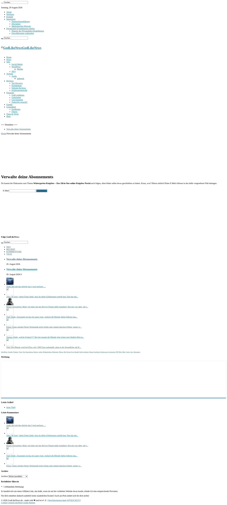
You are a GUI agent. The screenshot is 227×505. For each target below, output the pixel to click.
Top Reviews (17, 83)
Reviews (10, 81)
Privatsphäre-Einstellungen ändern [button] (20, 28)
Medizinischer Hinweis (21, 26)
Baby (124, 352)
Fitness (14, 112)
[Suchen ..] (2, 38)
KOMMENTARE (14, 252)
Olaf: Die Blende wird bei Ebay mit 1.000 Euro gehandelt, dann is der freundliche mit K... (43, 347)
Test (24, 352)
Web (8, 62)
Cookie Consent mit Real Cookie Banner (18, 503)
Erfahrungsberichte (19, 90)
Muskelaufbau (47, 352)
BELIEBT (10, 249)
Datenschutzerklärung (21, 21)
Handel (76, 352)
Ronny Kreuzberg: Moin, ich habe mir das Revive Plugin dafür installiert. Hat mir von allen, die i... (47, 307)
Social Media (17, 64)
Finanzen (10, 93)
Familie (9, 104)
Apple (14, 76)
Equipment (112, 352)
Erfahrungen (104, 352)
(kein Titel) (10, 407)
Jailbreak (20, 78)
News (8, 59)
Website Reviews (19, 88)
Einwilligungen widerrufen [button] (23, 33)
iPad (65, 352)
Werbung (10, 14)
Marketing (55, 352)
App (131, 352)
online (40, 352)
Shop (8, 116)
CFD (117, 352)
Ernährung (16, 109)
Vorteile (10, 352)
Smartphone (29, 352)
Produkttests (17, 86)
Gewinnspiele (17, 100)
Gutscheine (16, 97)
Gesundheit (11, 107)
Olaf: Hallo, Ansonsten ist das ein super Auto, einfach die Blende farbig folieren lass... (42, 317)
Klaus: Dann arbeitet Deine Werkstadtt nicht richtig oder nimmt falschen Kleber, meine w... (44, 327)
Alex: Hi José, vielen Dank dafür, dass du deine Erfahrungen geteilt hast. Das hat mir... (42, 297)
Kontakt (9, 17)
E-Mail (6, 191)
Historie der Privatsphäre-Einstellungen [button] (28, 31)
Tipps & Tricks (12, 114)
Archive (4, 476)
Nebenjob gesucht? (19, 102)
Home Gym (70, 352)
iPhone (61, 352)
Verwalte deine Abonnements (18, 129)
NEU (8, 247)
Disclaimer (16, 24)
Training (15, 352)
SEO (14, 71)
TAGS (9, 254)
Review (36, 352)
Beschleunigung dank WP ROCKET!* (64, 500)
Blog (120, 352)
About (9, 12)
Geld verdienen (18, 95)
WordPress (16, 67)
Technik (9, 74)
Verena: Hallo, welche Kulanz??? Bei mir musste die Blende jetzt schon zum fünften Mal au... (45, 337)
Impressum (10, 19)
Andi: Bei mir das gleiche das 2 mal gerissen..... (26, 286)
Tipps (20, 352)
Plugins (20, 69)
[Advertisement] (80, 153)
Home (8, 57)
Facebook (97, 352)
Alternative (136, 352)
